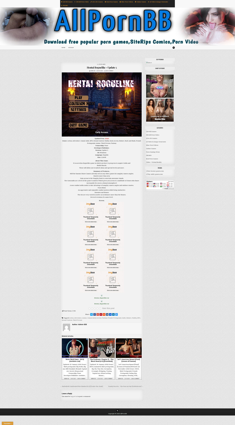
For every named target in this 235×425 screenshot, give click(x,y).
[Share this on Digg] (110, 314)
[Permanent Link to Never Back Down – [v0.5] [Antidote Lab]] (75, 348)
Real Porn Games (112, 2)
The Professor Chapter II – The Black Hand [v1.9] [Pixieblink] (101, 360)
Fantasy (104, 318)
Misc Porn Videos (127, 2)
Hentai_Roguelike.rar (101, 298)
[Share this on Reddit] (104, 314)
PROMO (65, 5)
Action (71, 318)
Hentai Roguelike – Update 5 (102, 67)
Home (63, 47)
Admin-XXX (93, 70)
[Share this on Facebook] (94, 314)
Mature (128, 318)
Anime (84, 318)
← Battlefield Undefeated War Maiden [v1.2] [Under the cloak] (81, 386)
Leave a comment (109, 70)
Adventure (78, 318)
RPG (138, 318)
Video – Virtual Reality (154, 162)
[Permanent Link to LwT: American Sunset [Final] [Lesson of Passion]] (129, 348)
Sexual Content (67, 320)
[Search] (174, 48)
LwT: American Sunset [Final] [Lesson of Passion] (129, 360)
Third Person (77, 320)
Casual (89, 318)
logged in (73, 396)
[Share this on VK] (107, 314)
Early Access (96, 318)
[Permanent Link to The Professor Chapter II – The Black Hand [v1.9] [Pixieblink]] (102, 348)
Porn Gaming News (153, 152)
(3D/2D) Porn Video (82, 2)
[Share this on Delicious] (116, 314)
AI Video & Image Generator (159, 2)
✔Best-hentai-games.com (155, 171)
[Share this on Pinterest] (101, 314)
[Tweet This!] (91, 314)
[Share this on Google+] (97, 314)
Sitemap (71, 47)
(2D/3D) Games (68, 2)
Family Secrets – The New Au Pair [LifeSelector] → (125, 386)
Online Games (141, 2)
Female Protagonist (114, 318)
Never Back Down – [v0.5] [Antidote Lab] (75, 360)
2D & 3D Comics (97, 2)
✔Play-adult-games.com (154, 174)
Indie (124, 318)
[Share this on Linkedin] (113, 314)
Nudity (134, 318)
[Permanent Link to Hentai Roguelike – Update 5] (102, 104)
